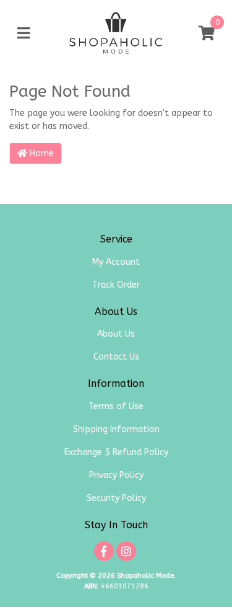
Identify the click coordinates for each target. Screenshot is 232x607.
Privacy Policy (116, 475)
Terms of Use (116, 406)
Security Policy (116, 498)
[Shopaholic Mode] (116, 33)
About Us (116, 334)
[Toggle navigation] (23, 34)
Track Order (116, 285)
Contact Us (116, 357)
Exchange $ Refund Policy (116, 452)
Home (40, 153)
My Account (116, 262)
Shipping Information (116, 429)
